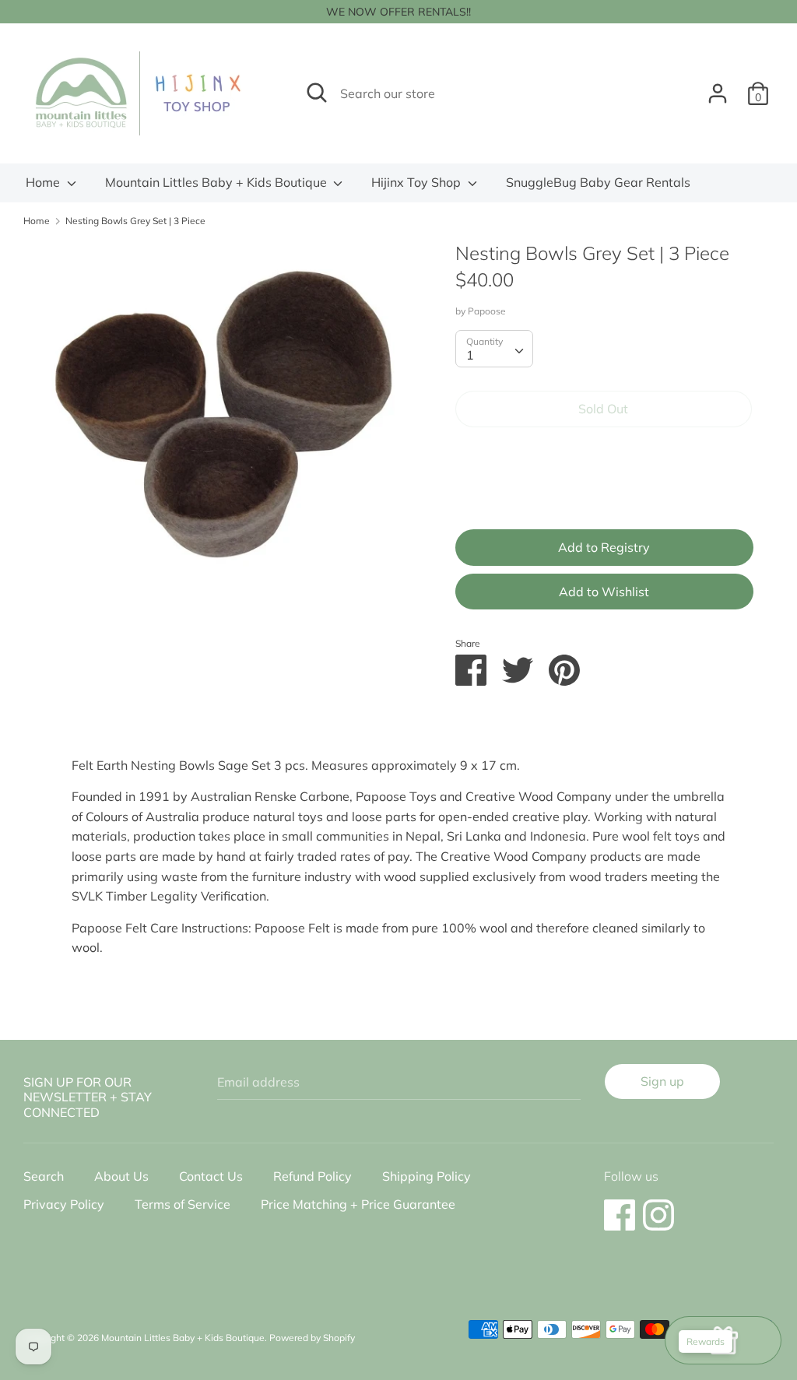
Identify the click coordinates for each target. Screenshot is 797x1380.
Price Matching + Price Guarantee (358, 1204)
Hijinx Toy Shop (417, 182)
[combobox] (494, 348)
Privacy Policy (63, 1204)
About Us (121, 1176)
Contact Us (211, 1176)
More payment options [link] (603, 493)
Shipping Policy (426, 1176)
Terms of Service (182, 1204)
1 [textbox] (470, 355)
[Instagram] (658, 1207)
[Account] (717, 87)
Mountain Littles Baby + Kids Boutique (217, 182)
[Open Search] (316, 92)
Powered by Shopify (312, 1337)
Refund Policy (312, 1176)
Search (43, 1176)
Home (44, 182)
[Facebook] (619, 1207)
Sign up (662, 1081)
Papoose (487, 311)
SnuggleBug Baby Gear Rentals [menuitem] (598, 182)
